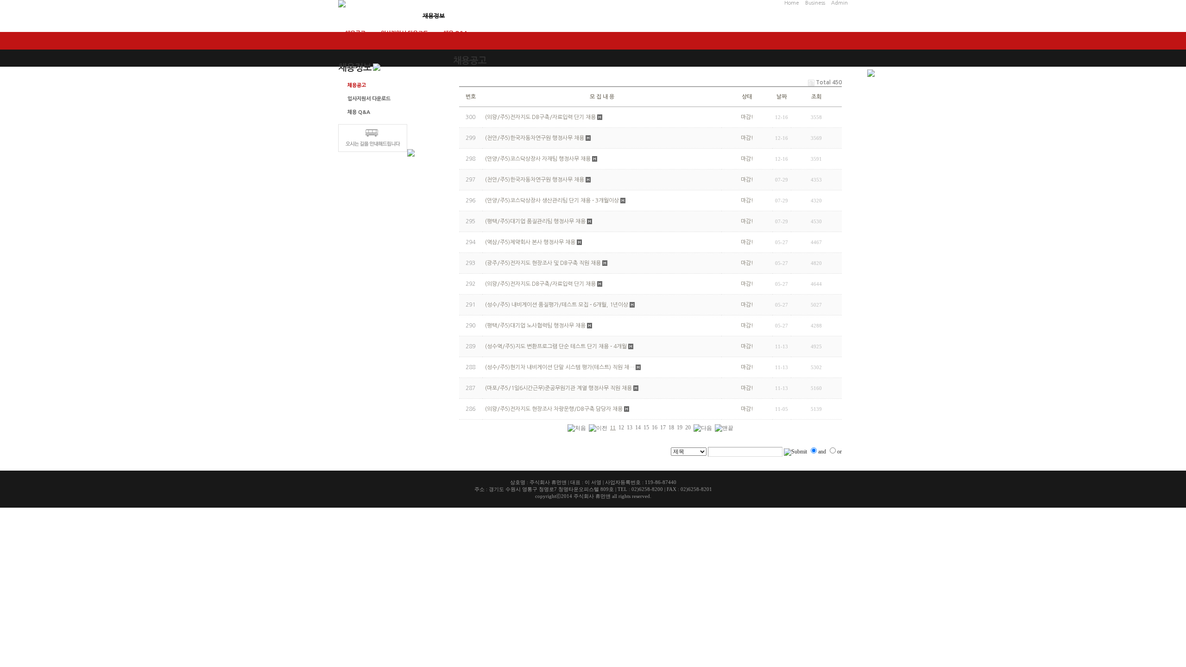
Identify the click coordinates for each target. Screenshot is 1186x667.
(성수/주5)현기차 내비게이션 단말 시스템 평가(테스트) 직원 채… (559, 367)
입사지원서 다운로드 (404, 33)
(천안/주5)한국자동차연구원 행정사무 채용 (534, 179)
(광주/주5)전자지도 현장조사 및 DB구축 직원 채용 (543, 263)
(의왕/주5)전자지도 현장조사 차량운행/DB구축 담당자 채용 (554, 409)
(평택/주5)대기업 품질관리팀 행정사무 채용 (535, 221)
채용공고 (355, 33)
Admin (839, 3)
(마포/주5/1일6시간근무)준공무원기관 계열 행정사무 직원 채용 (558, 388)
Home (791, 3)
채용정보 (434, 16)
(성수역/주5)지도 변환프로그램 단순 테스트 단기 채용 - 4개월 (556, 346)
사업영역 (391, 16)
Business (815, 3)
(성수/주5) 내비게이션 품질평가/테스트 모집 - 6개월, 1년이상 (556, 305)
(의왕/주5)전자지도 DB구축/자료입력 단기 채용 (540, 284)
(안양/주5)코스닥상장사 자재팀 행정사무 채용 (538, 159)
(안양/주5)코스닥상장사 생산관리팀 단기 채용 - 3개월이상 (552, 200)
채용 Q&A (455, 33)
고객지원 (476, 16)
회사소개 (349, 16)
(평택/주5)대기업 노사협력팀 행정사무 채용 (535, 325)
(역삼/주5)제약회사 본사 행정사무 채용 (530, 242)
